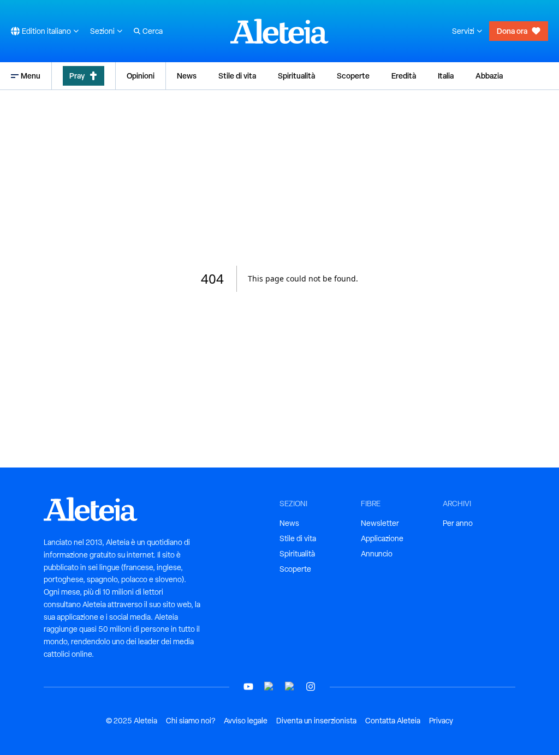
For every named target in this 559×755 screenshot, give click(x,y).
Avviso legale (245, 721)
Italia (446, 75)
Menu (30, 75)
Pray (77, 75)
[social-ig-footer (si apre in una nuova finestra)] (311, 686)
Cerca (152, 31)
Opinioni (140, 75)
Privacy (441, 721)
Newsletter (380, 523)
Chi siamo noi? (190, 721)
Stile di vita (237, 75)
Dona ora (512, 31)
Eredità (403, 75)
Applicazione (382, 538)
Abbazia (489, 75)
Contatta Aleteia (392, 721)
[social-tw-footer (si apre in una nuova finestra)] (290, 686)
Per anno (458, 523)
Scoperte (353, 75)
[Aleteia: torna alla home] (279, 31)
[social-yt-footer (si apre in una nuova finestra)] (248, 686)
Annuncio (377, 554)
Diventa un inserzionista (316, 721)
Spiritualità (296, 75)
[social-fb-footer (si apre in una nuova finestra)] (269, 686)
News (187, 75)
